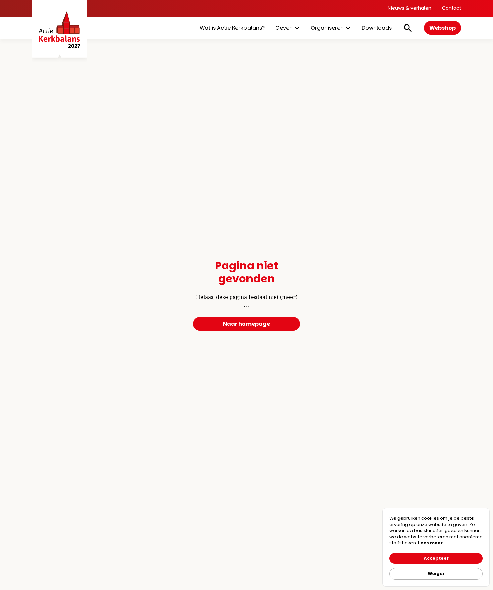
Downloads (377, 28)
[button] (287, 27)
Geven (284, 28)
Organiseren (327, 28)
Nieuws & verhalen (409, 8)
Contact (451, 8)
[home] (59, 31)
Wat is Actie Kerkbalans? (232, 28)
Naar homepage (246, 324)
